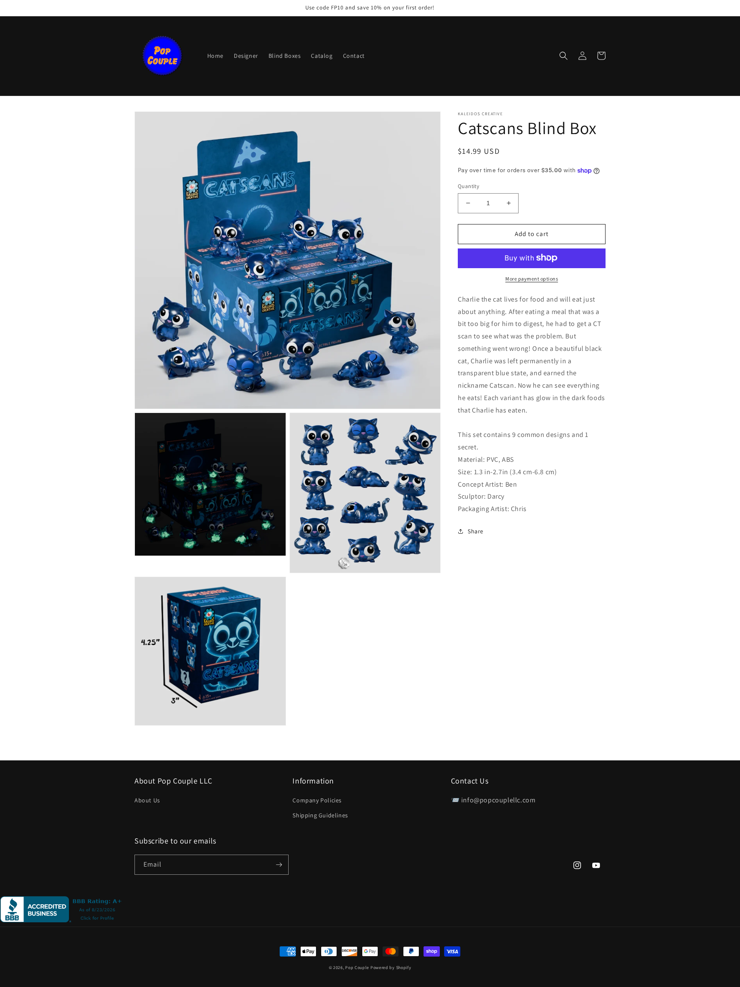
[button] (563, 55)
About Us (147, 800)
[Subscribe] (278, 865)
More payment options (531, 278)
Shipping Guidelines (320, 815)
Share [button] (475, 531)
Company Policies (317, 800)
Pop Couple (357, 967)
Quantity (468, 186)
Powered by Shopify (391, 967)
